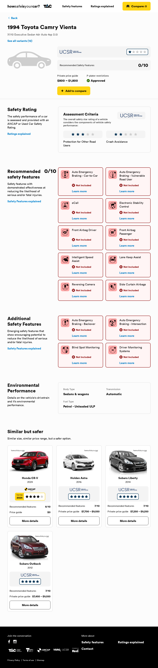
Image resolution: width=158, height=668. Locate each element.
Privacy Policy (13, 660)
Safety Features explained (24, 201)
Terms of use (28, 660)
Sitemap (40, 660)
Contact (87, 649)
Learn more (79, 191)
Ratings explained (102, 6)
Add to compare (75, 91)
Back (14, 18)
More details (30, 521)
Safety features (72, 6)
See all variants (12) (19, 41)
